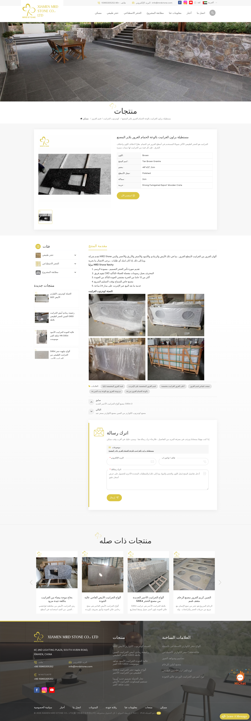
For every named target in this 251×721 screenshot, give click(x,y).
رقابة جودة (111, 707)
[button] (220, 582)
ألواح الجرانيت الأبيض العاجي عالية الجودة (57, 599)
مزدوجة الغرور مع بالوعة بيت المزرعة (106, 391)
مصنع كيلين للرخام (171, 665)
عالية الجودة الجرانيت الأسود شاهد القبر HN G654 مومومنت (62, 335)
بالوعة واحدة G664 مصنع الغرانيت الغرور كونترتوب (194, 599)
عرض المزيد (54, 611)
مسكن (98, 13)
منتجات (148, 707)
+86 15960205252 (110, 3)
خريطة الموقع (124, 713)
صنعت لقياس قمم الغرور (200, 386)
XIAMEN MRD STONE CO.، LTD (47, 10)
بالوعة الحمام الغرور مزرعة (137, 391)
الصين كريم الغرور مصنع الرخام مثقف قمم (148, 599)
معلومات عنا (175, 13)
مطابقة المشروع (155, 13)
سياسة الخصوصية (43, 707)
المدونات (93, 707)
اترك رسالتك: (115, 469)
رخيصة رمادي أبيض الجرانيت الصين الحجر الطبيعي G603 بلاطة (62, 316)
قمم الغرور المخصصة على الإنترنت (142, 386)
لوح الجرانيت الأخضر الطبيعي (177, 671)
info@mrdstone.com (162, 3)
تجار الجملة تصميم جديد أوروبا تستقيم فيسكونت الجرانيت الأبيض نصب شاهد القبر (130, 682)
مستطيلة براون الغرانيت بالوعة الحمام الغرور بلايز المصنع (131, 451)
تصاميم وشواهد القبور (173, 658)
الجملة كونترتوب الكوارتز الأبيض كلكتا (60, 295)
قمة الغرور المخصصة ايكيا (113, 386)
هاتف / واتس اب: (168, 458)
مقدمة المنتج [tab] (97, 246)
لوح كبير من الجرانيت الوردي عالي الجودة (183, 677)
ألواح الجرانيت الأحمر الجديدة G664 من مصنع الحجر (102, 599)
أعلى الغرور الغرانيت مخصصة (172, 386)
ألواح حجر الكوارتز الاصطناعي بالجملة (181, 646)
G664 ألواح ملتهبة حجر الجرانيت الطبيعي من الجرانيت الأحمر (60, 355)
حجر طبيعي (113, 13)
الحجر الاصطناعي (132, 13)
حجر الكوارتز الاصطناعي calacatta (180, 652)
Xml (135, 713)
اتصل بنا (201, 13)
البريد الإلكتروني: (117, 458)
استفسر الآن (126, 196)
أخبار (189, 13)
